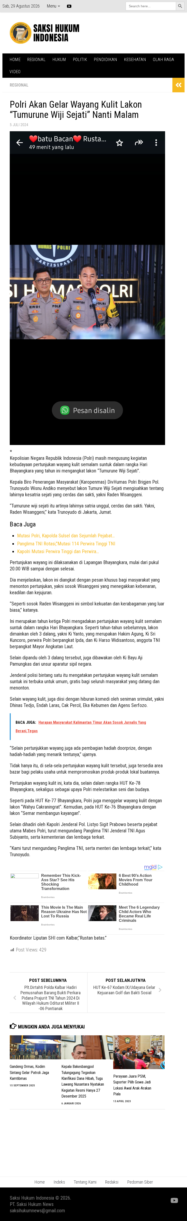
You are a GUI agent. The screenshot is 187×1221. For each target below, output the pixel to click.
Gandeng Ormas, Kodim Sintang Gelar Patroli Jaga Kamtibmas (29, 1072)
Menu (51, 6)
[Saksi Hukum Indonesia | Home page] (44, 33)
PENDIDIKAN (105, 59)
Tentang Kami (85, 1182)
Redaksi (111, 1182)
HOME (14, 59)
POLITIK (80, 59)
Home (39, 1182)
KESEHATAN (135, 59)
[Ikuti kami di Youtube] (173, 1200)
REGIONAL (36, 59)
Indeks (59, 1182)
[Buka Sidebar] (178, 85)
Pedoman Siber (140, 1182)
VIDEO (14, 71)
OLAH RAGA (163, 59)
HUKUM (59, 59)
